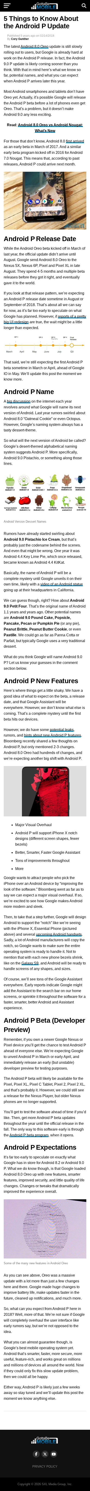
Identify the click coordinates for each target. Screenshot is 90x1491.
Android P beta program (28, 1135)
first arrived (75, 141)
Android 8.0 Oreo (34, 47)
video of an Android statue (61, 584)
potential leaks (62, 730)
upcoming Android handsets (59, 934)
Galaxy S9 (30, 963)
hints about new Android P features (52, 735)
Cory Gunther (20, 39)
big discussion (18, 401)
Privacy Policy (44, 1466)
